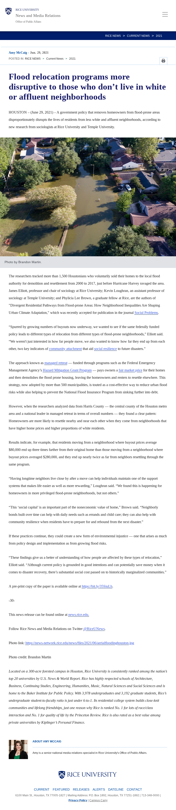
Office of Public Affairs (28, 21)
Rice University (27, 9)
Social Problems (146, 313)
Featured (61, 789)
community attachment (65, 349)
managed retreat (55, 363)
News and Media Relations (38, 15)
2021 (159, 35)
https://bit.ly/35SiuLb (97, 586)
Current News (138, 35)
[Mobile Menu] (165, 14)
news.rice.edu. (78, 615)
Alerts (99, 789)
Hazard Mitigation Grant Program (67, 370)
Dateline (116, 789)
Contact (134, 789)
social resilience (105, 349)
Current (42, 789)
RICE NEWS (113, 35)
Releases (81, 789)
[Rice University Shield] (8, 15)
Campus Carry (98, 800)
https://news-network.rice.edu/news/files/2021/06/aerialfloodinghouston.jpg (79, 643)
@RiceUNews (94, 629)
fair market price (130, 370)
